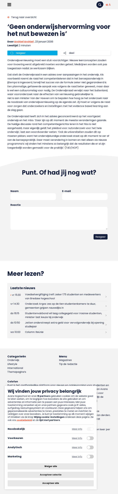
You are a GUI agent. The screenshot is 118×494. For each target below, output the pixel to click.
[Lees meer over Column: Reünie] (58, 332)
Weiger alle (50, 466)
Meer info (77, 429)
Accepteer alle (50, 483)
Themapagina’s (16, 372)
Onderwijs (13, 360)
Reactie (15, 205)
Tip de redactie (68, 364)
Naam (14, 191)
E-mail (66, 191)
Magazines (65, 360)
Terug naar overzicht (24, 17)
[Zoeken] (100, 4)
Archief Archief (24, 41)
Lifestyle (12, 364)
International (15, 368)
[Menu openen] (9, 4)
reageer (21, 53)
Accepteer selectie (50, 474)
